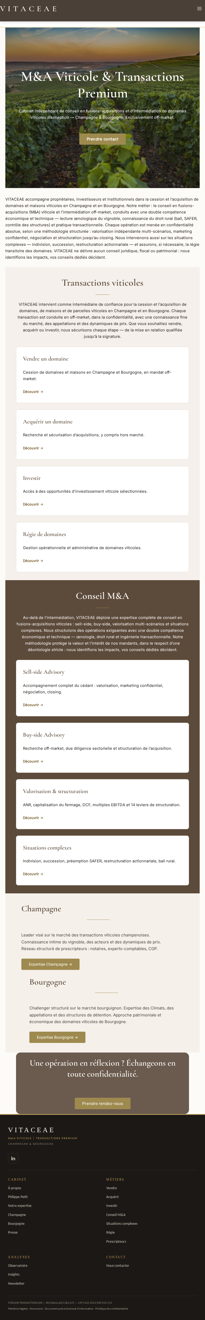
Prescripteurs (116, 1242)
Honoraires (36, 1308)
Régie (110, 1232)
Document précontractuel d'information (69, 1308)
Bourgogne (16, 1224)
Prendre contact (103, 139)
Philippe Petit (18, 1197)
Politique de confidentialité (111, 1308)
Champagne (17, 1215)
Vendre (111, 1188)
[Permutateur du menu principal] (199, 8)
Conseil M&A (115, 1215)
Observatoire (17, 1266)
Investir (111, 1206)
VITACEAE (29, 8)
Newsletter (16, 1283)
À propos (14, 1188)
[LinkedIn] (13, 1158)
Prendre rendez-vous (102, 1103)
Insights (13, 1274)
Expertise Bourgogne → (57, 1037)
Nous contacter (117, 1266)
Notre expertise (19, 1206)
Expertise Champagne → (50, 964)
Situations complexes (121, 1224)
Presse (13, 1232)
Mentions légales (18, 1308)
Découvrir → (33, 391)
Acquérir (112, 1197)
